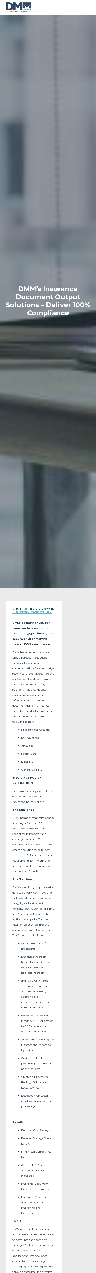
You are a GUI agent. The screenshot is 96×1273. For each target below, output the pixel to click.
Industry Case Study (32, 612)
